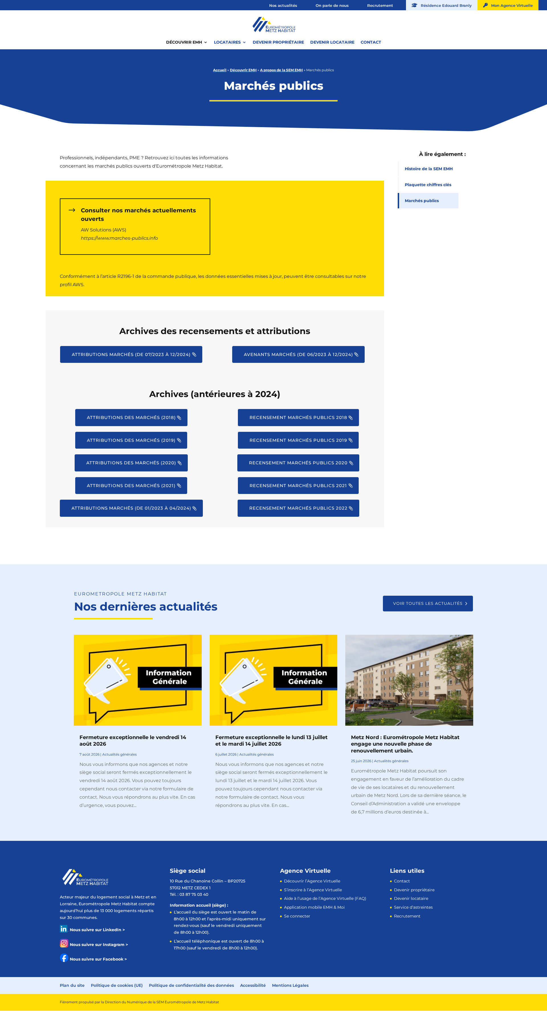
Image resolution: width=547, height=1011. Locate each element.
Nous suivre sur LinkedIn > (97, 929)
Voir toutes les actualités (428, 603)
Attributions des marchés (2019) (131, 440)
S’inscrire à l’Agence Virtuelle (313, 889)
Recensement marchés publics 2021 (298, 485)
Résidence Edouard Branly (444, 5)
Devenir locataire (332, 42)
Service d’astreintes (413, 907)
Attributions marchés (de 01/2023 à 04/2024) (131, 508)
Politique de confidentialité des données (191, 985)
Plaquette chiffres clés (428, 184)
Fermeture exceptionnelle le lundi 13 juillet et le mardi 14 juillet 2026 (271, 740)
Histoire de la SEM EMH (429, 168)
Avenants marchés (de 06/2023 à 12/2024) (298, 354)
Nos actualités (283, 5)
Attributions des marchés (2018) (131, 417)
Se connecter (297, 916)
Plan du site (72, 985)
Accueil (219, 70)
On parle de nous (332, 5)
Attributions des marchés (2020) (131, 462)
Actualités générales (119, 754)
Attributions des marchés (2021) (131, 485)
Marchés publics (422, 200)
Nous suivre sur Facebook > (98, 959)
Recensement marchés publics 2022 (298, 508)
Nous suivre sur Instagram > (99, 944)
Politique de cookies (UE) (117, 985)
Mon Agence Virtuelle (510, 5)
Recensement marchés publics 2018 (298, 417)
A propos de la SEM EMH (281, 70)
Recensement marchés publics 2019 (298, 440)
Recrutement (380, 5)
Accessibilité (253, 985)
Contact (371, 42)
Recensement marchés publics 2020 (298, 462)
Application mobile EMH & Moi (314, 907)
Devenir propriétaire (278, 42)
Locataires (227, 42)
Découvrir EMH (184, 42)
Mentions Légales (290, 985)
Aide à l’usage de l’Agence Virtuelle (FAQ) (325, 898)
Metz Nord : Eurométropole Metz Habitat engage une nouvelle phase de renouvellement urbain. (405, 744)
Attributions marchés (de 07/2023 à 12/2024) (131, 354)
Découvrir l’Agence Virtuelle (312, 881)
